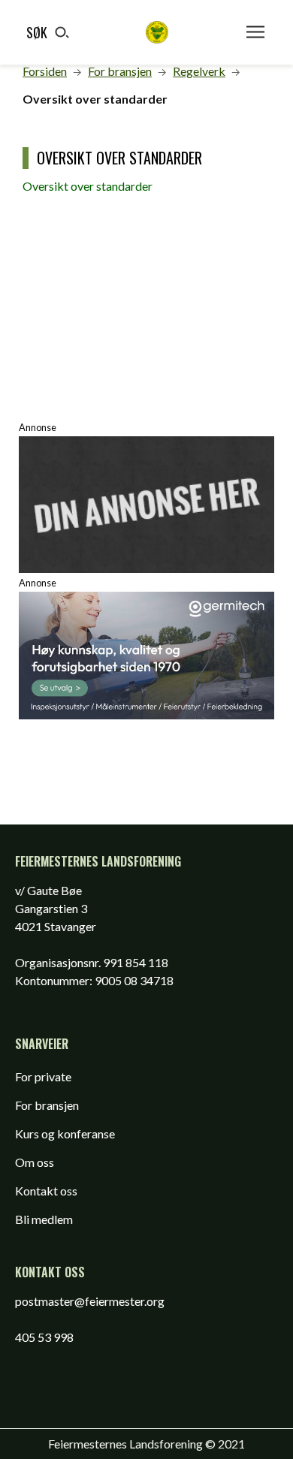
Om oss (34, 1162)
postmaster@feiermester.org (90, 1301)
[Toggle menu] (255, 32)
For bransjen (47, 1105)
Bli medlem (44, 1219)
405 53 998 (44, 1337)
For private (43, 1076)
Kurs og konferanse (65, 1133)
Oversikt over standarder (88, 186)
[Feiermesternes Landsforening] (157, 32)
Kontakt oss (46, 1190)
